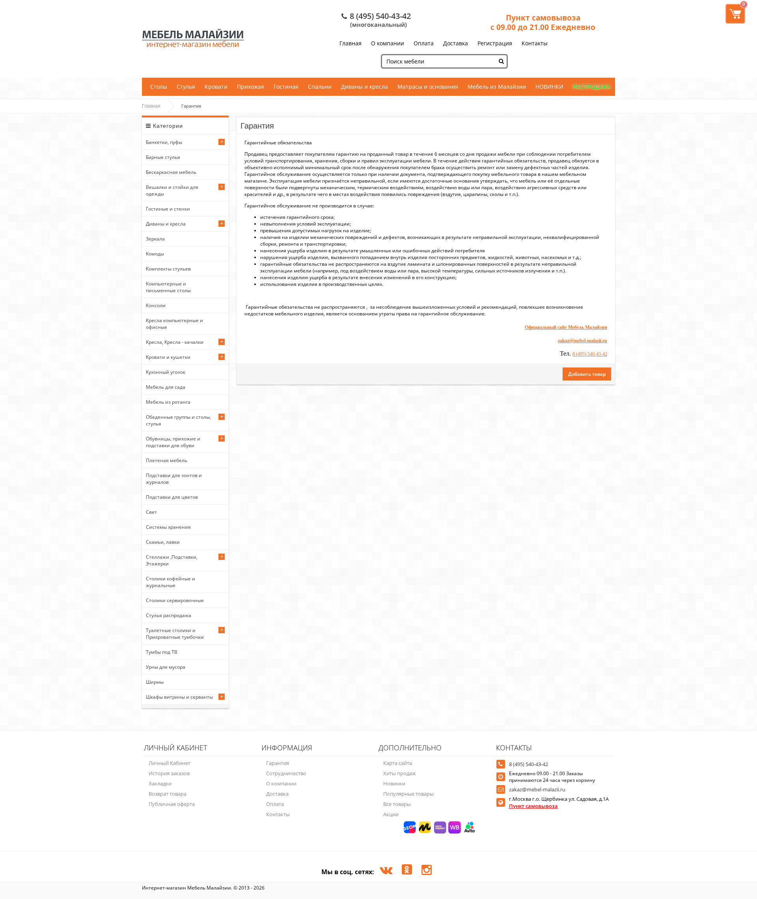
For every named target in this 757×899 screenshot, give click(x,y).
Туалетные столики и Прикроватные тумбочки (175, 633)
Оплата (424, 43)
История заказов (169, 773)
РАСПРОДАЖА (591, 86)
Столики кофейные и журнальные (170, 582)
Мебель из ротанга (168, 402)
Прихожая (250, 86)
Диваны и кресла (364, 86)
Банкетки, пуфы (164, 142)
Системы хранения (168, 527)
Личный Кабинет (169, 763)
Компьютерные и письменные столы (168, 287)
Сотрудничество (286, 773)
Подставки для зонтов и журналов (174, 478)
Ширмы (155, 682)
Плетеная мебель (166, 460)
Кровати (216, 86)
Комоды (155, 253)
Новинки (394, 783)
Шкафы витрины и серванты (179, 697)
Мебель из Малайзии (497, 86)
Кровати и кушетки (168, 357)
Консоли (156, 305)
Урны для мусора (165, 667)
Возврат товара (167, 793)
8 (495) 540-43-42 (380, 16)
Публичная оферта (172, 804)
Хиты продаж (399, 773)
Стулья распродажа (168, 615)
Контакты (535, 43)
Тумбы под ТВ (161, 652)
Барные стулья (163, 157)
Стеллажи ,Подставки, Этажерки (172, 560)
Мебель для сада (165, 387)
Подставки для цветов (172, 497)
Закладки (160, 783)
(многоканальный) (378, 24)
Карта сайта (397, 763)
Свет (151, 512)
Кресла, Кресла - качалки (174, 342)
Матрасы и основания (427, 86)
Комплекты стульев (168, 268)
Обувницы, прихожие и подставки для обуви (173, 442)
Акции (391, 814)
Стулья (186, 86)
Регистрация (494, 43)
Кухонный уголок (165, 372)
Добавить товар (587, 374)
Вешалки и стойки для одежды (172, 190)
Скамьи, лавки (163, 542)
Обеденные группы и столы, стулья (178, 420)
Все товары (397, 804)
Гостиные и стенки (168, 208)
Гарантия (277, 763)
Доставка (455, 43)
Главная (350, 43)
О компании (387, 43)
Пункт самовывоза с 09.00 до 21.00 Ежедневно (542, 22)
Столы (158, 86)
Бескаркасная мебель (171, 172)
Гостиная (286, 86)
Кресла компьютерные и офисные (174, 323)
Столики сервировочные (175, 600)
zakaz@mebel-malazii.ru (537, 789)
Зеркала (155, 238)
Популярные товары (408, 793)
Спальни (320, 86)
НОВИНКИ (549, 86)
